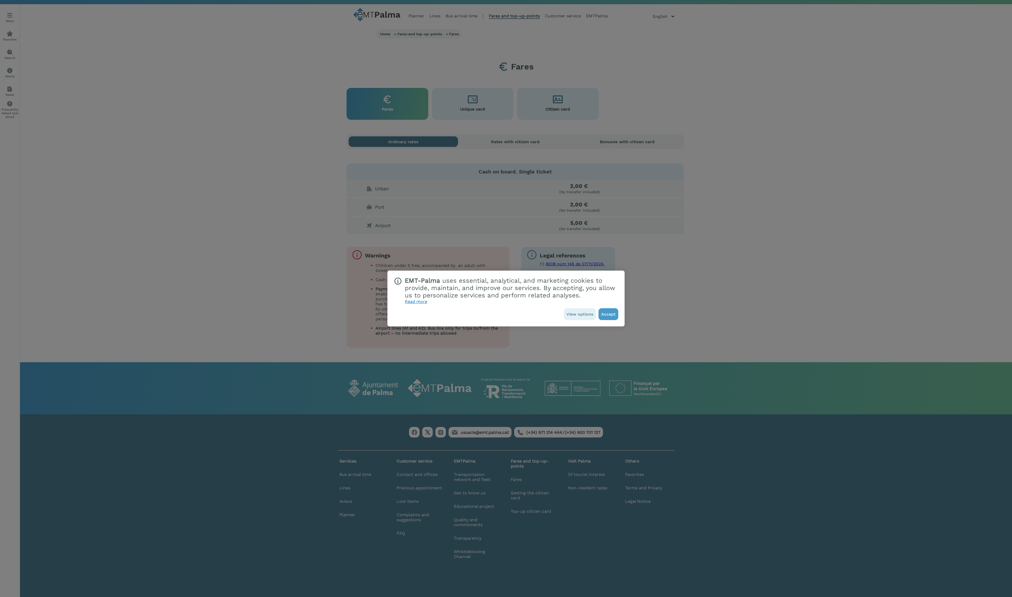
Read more (416, 301)
